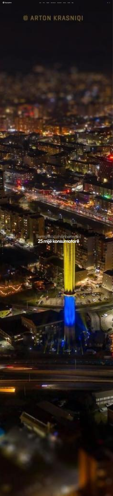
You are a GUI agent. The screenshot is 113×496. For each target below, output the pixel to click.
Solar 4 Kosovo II (53, 2)
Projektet (47, 2)
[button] (109, 2)
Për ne (44, 2)
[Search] (107, 2)
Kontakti (69, 2)
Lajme (40, 2)
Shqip (72, 2)
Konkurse (64, 2)
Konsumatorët (59, 2)
